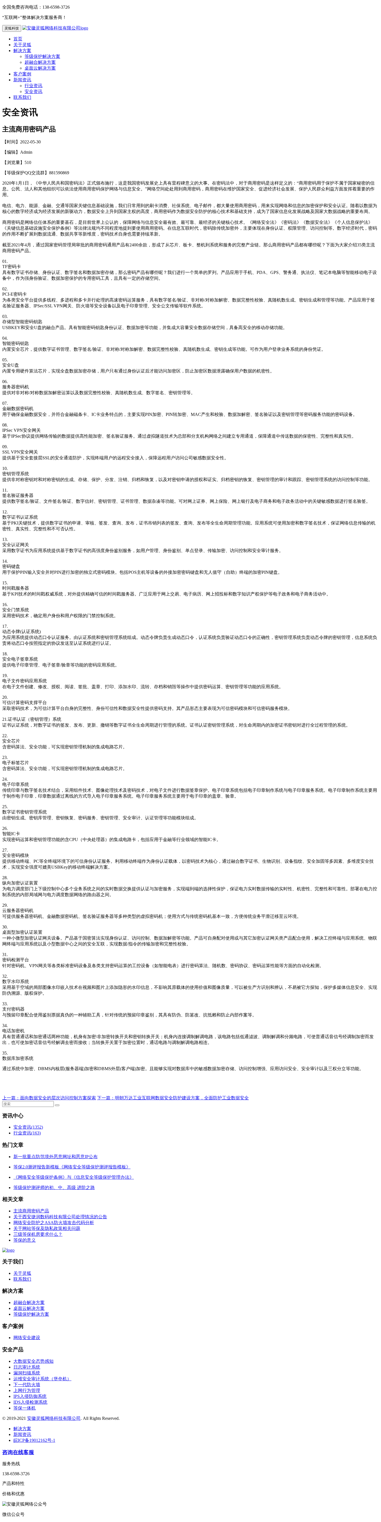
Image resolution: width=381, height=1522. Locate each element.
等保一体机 (24, 1408)
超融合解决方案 (40, 62)
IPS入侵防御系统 (30, 1396)
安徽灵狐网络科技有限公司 (54, 1418)
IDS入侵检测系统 (30, 1402)
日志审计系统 (26, 1367)
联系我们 (22, 97)
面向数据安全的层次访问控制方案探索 (58, 1097)
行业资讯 (33, 85)
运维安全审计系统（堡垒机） (42, 1378)
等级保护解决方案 (42, 56)
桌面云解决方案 (40, 68)
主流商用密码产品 (31, 1211)
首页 (17, 38)
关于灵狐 (22, 44)
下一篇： (106, 1097)
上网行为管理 (26, 1390)
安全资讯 (33, 91)
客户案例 (22, 74)
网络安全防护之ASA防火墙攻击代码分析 (53, 1222)
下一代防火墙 (26, 1384)
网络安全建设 (26, 1337)
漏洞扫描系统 (26, 1373)
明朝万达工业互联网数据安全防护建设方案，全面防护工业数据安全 (182, 1097)
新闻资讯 (22, 79)
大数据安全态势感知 (33, 1361)
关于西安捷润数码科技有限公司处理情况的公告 (60, 1216)
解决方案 (22, 50)
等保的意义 (24, 1240)
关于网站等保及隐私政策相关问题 (46, 1228)
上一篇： (11, 1097)
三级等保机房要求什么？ (37, 1234)
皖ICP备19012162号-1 (34, 1440)
